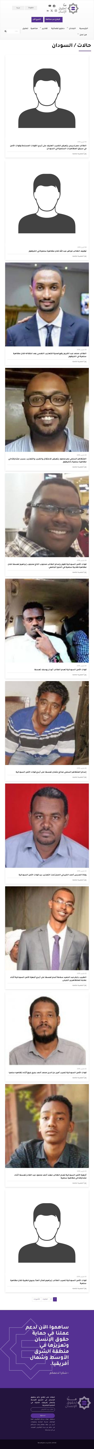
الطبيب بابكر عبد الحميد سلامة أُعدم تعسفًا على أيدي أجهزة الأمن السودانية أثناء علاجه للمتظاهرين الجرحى (48, 978)
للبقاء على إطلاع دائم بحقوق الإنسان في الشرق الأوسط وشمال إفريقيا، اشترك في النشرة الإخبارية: (43, 1401)
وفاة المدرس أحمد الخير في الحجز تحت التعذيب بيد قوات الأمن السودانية (52, 875)
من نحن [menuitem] (84, 36)
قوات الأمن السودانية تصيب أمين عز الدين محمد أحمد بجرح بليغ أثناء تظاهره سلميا (47, 1073)
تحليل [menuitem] (25, 29)
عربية (18, 8)
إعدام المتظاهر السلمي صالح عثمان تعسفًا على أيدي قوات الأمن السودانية (51, 772)
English (31, 8)
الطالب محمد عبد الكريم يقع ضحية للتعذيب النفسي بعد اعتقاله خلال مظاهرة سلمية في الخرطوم (49, 355)
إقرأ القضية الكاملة (79, 154)
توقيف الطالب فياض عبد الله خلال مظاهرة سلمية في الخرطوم (57, 251)
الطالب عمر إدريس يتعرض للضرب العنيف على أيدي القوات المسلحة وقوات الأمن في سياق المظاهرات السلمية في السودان (48, 147)
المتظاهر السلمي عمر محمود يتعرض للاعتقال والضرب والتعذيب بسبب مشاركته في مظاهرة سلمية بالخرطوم (47, 460)
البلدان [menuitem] (73, 30)
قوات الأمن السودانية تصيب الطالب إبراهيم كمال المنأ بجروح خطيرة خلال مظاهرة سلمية (48, 1282)
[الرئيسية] (70, 8)
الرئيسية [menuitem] (83, 29)
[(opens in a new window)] (54, 6)
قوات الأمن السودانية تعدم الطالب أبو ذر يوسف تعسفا (60, 670)
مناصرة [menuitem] (34, 29)
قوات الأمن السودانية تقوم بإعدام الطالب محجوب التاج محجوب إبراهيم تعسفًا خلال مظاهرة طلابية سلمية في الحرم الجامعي (47, 565)
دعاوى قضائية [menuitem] (58, 29)
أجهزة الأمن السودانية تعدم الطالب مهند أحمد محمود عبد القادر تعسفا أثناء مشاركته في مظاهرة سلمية (50, 1176)
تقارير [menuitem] (46, 30)
